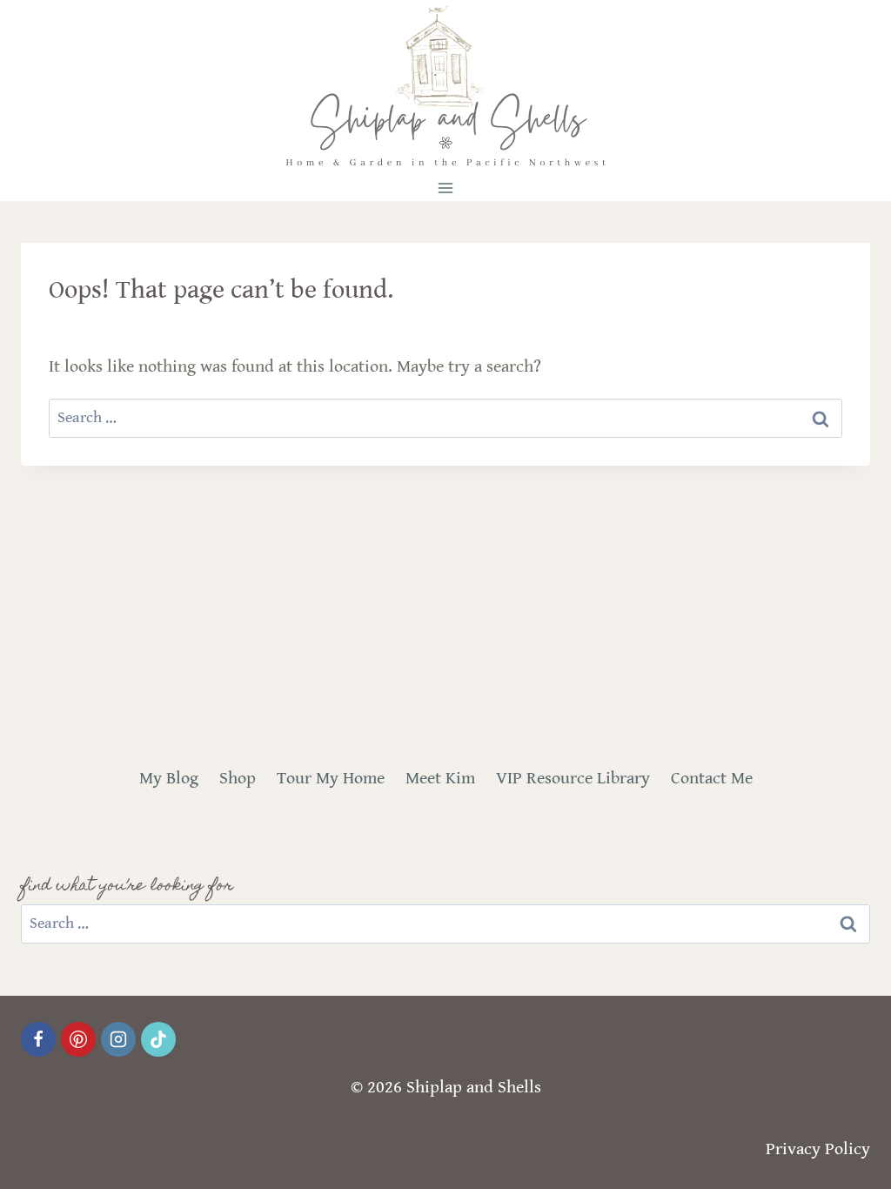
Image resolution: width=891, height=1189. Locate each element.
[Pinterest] (78, 1039)
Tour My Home (331, 779)
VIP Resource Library (573, 779)
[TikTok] (158, 1039)
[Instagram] (118, 1039)
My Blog (168, 779)
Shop (237, 779)
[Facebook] (38, 1039)
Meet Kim (440, 779)
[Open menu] (446, 187)
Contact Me (712, 779)
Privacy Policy (818, 1149)
